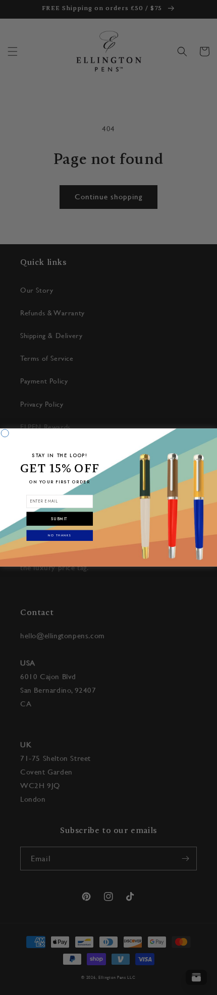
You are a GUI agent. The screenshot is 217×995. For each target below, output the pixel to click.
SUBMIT (59, 519)
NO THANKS (59, 535)
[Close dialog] (5, 433)
